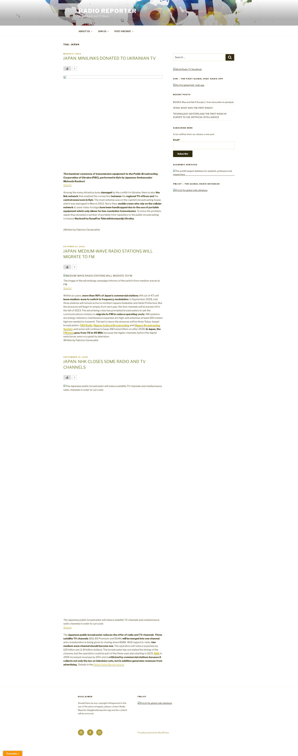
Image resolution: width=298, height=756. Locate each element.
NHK (156, 653)
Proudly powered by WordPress (153, 732)
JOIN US (102, 31)
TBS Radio (86, 325)
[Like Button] (67, 68)
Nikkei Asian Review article (108, 664)
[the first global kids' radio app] (188, 85)
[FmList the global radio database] (190, 190)
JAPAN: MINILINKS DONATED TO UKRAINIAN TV (109, 58)
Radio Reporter (108, 10)
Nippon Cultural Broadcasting (111, 325)
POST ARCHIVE (122, 31)
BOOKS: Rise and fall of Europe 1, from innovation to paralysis (203, 102)
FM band (68, 332)
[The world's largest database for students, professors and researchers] (204, 174)
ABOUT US (84, 31)
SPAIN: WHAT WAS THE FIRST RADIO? (193, 108)
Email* (176, 139)
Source (67, 185)
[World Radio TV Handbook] (187, 69)
